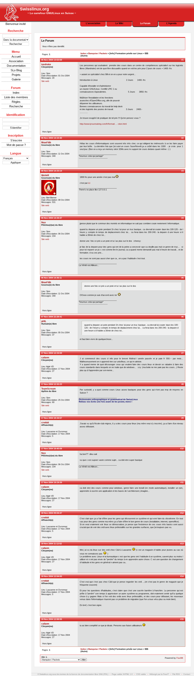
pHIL (43, 321)
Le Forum (145, 23)
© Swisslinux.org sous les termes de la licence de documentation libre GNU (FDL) (73, 674)
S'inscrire (16, 140)
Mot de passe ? (16, 144)
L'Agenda (171, 23)
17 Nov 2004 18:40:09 (51, 448)
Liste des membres (16, 97)
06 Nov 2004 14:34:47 (51, 218)
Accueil (16, 56)
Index (16, 92)
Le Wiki (119, 23)
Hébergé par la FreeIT (159, 674)
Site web (45, 81)
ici (89, 183)
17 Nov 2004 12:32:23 (51, 384)
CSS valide (141, 674)
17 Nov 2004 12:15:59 (51, 353)
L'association (93, 23)
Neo (43, 222)
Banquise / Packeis (97, 53)
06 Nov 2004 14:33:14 (51, 171)
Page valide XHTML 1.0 (122, 674)
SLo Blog (16, 70)
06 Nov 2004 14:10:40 (51, 138)
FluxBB (179, 658)
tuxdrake (46, 64)
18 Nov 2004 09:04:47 (51, 513)
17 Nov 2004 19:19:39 (51, 482)
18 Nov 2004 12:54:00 (51, 576)
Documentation (16, 65)
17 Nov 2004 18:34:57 (51, 418)
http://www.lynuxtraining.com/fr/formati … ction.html (103, 124)
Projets (16, 74)
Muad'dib (46, 142)
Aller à (44, 657)
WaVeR (45, 175)
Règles (16, 101)
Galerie (16, 79)
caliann (45, 357)
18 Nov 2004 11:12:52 (51, 543)
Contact (186, 674)
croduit (45, 422)
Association (16, 61)
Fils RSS (176, 674)
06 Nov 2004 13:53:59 (51, 60)
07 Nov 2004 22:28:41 (51, 317)
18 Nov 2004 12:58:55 (51, 619)
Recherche (16, 106)
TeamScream (48, 388)
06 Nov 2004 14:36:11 (51, 278)
